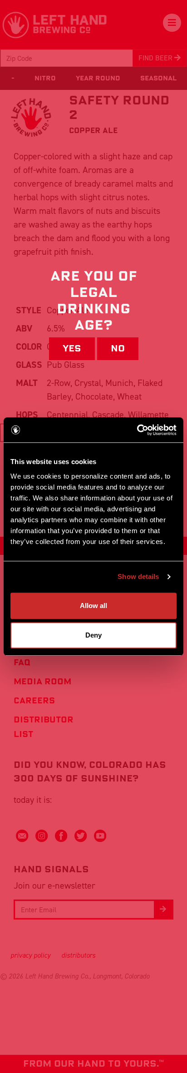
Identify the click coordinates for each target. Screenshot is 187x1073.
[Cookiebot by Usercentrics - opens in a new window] (137, 430)
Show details (138, 576)
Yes (72, 349)
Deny (93, 635)
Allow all (93, 605)
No (118, 349)
